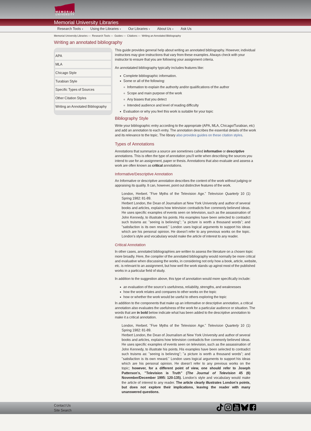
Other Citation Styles (70, 98)
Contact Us (62, 405)
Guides (118, 35)
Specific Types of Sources (74, 89)
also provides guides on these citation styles (209, 135)
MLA (58, 64)
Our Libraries (138, 29)
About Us (164, 29)
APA (58, 56)
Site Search (63, 410)
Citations (132, 35)
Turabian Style (66, 81)
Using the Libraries (104, 29)
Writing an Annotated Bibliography (161, 35)
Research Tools (69, 29)
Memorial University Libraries (86, 22)
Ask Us (186, 29)
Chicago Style (66, 73)
